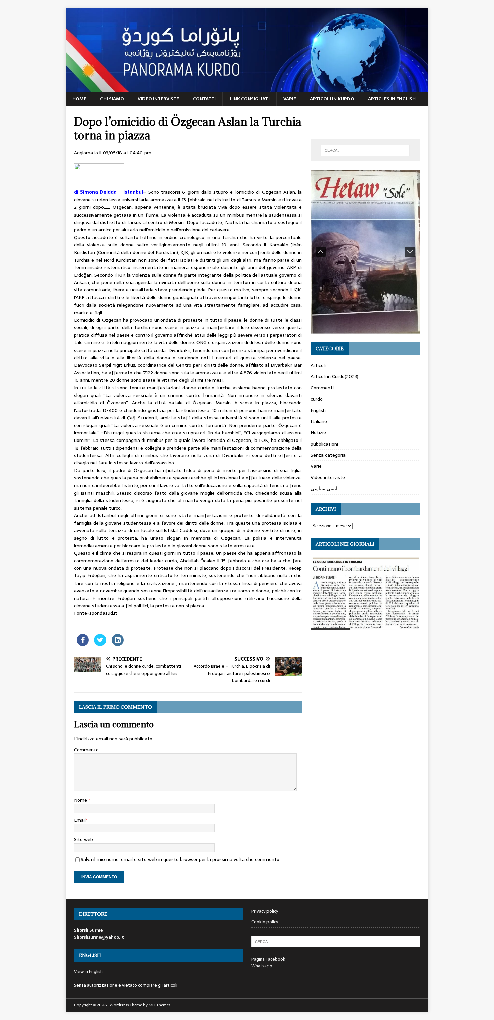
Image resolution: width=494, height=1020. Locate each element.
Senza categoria (328, 455)
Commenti (322, 387)
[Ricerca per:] (365, 150)
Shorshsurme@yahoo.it (99, 937)
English (318, 410)
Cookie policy (264, 921)
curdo (317, 399)
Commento (86, 749)
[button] (321, 252)
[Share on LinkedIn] (118, 644)
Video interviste (158, 98)
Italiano (319, 421)
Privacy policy (264, 911)
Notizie (318, 432)
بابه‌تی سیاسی (325, 488)
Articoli (318, 365)
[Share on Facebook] (83, 644)
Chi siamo (112, 98)
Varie (289, 98)
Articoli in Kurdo (332, 98)
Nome (81, 800)
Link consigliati (250, 98)
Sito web (83, 839)
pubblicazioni (324, 444)
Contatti (204, 98)
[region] (365, 252)
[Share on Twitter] (100, 644)
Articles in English (392, 98)
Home (79, 98)
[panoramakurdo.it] (247, 88)
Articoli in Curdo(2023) (334, 376)
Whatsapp (261, 965)
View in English (88, 971)
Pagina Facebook (268, 959)
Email (80, 820)
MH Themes (159, 1005)
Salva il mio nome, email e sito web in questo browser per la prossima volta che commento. (180, 859)
